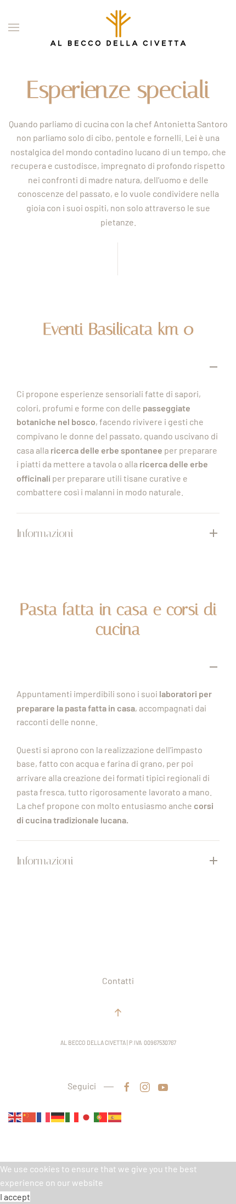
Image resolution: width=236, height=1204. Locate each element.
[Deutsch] (58, 1116)
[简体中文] (30, 1116)
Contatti (118, 980)
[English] (15, 1116)
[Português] (101, 1116)
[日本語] (87, 1116)
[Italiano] (72, 1116)
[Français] (44, 1116)
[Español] (115, 1116)
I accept (15, 1196)
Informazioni (45, 533)
